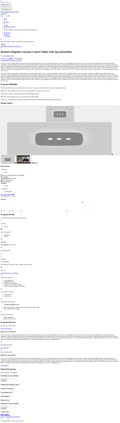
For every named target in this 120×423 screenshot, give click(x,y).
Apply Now (18, 46)
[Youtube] (5, 415)
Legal (14, 416)
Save (3, 44)
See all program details (7, 194)
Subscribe (3, 380)
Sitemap (18, 416)
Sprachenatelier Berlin (9, 26)
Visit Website (4, 46)
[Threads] (2, 415)
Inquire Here (12, 46)
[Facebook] (1, 415)
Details (7, 34)
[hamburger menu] (9, 16)
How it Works (4, 12)
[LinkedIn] (7, 415)
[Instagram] (4, 415)
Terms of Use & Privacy (7, 416)
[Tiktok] (9, 415)
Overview (8, 32)
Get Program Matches (13, 12)
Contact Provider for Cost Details (15, 175)
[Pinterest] (6, 415)
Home (5, 19)
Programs (8, 36)
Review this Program (6, 328)
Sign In (3, 14)
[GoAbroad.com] (4, 1)
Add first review (6, 58)
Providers (6, 22)
